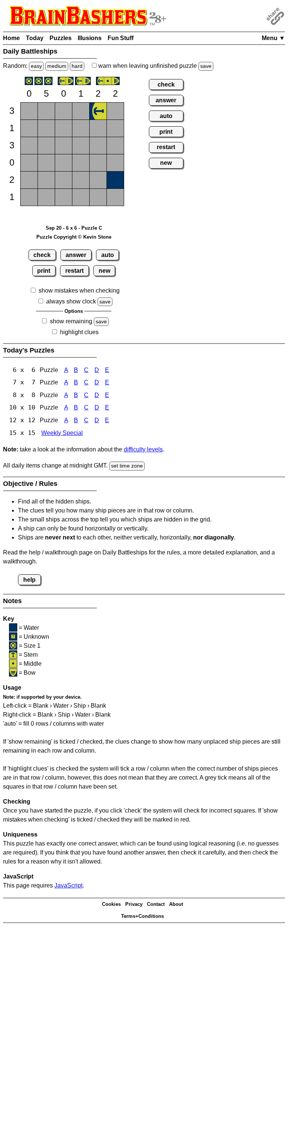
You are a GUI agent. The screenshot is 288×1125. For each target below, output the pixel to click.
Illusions (90, 38)
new (104, 270)
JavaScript (68, 885)
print (43, 270)
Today (35, 38)
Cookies (111, 904)
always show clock (71, 301)
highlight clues (79, 332)
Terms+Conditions (142, 916)
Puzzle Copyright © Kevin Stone (73, 237)
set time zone (127, 466)
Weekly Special (62, 433)
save (206, 66)
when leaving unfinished (154, 66)
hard (77, 66)
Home (11, 38)
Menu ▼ (273, 38)
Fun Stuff (121, 38)
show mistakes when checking (79, 290)
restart (74, 270)
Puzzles (61, 38)
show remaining (71, 321)
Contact (156, 904)
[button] (29, 111)
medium (56, 66)
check (42, 255)
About (176, 904)
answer (76, 255)
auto (107, 255)
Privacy (133, 904)
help (29, 580)
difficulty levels (143, 449)
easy (36, 66)
